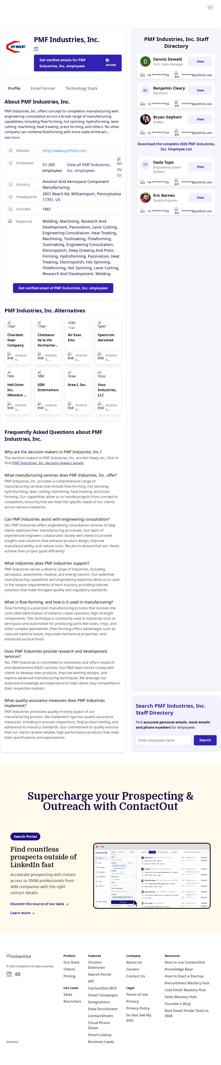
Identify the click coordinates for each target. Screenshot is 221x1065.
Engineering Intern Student (167, 169)
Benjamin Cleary (169, 88)
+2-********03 (158, 104)
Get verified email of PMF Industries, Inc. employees (63, 288)
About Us (134, 962)
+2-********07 (158, 133)
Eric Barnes (164, 195)
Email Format (43, 88)
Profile (14, 88)
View (200, 61)
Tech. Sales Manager (168, 64)
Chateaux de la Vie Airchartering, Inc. (48, 340)
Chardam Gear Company (15, 340)
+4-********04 (158, 75)
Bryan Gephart (167, 117)
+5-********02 (158, 211)
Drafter (158, 122)
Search (205, 740)
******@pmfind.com (197, 75)
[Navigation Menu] (210, 7)
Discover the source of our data (37, 903)
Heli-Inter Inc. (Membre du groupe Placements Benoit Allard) (17, 390)
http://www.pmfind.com (65, 150)
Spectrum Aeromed (106, 337)
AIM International (48, 387)
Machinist (160, 93)
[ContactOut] (27, 7)
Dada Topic (163, 162)
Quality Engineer (165, 200)
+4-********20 (158, 182)
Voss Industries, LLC (107, 389)
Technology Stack (82, 88)
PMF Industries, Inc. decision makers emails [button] (48, 463)
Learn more (20, 913)
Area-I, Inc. (77, 384)
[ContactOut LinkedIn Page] (9, 1005)
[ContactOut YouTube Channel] (17, 1005)
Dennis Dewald (167, 59)
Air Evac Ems (74, 337)
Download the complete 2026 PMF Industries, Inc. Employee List (176, 146)
